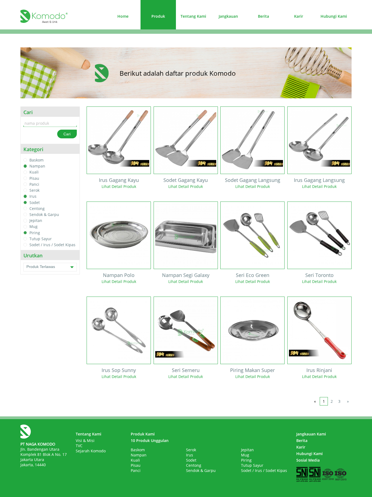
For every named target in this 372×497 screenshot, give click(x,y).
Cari (67, 134)
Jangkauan (228, 16)
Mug (33, 226)
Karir (298, 16)
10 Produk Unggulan (150, 440)
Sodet (34, 202)
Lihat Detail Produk (119, 186)
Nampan (37, 166)
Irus (32, 196)
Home (123, 16)
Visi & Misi (85, 440)
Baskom (36, 160)
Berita (263, 16)
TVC (79, 445)
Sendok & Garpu (44, 214)
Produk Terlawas (40, 266)
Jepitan (35, 220)
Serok (34, 190)
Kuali (34, 172)
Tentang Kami (193, 16)
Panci (34, 184)
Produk (158, 16)
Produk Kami (143, 434)
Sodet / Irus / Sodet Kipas (52, 244)
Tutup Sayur (40, 238)
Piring (34, 232)
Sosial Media (308, 460)
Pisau (34, 178)
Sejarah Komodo (91, 450)
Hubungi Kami (334, 16)
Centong (37, 208)
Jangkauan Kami (311, 434)
